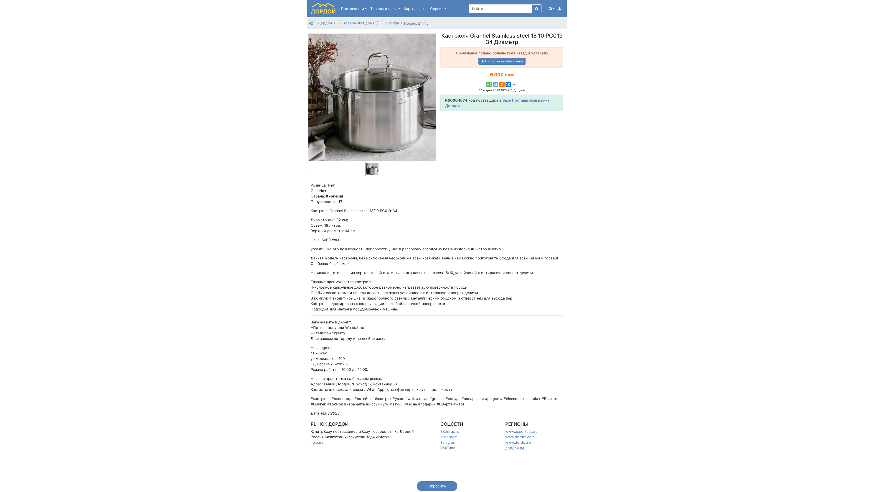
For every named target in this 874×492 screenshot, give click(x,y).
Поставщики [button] (352, 8)
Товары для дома (359, 23)
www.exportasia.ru (521, 431)
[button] (551, 8)
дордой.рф (515, 448)
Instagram (448, 437)
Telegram (319, 442)
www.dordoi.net (519, 442)
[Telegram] (495, 84)
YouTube (447, 448)
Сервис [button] (437, 8)
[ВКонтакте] (508, 84)
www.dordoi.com (520, 437)
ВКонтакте (449, 431)
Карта (415, 8)
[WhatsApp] (489, 84)
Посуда (392, 23)
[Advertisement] (501, 147)
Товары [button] (383, 8)
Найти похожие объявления (501, 61)
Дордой (325, 23)
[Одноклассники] (502, 84)
